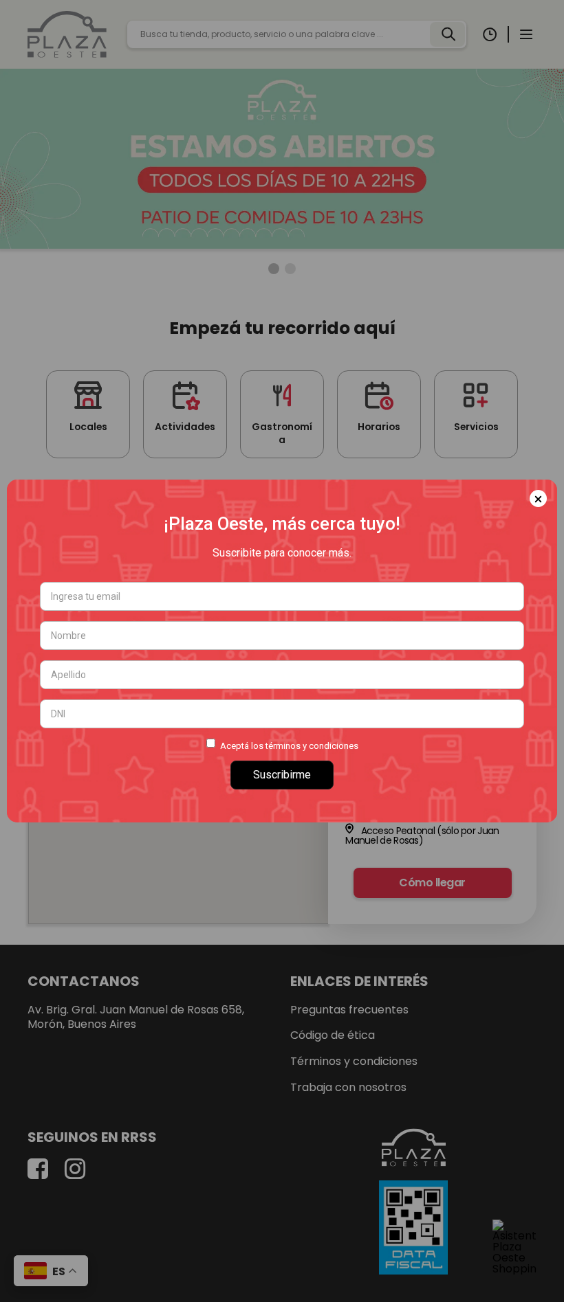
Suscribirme (282, 774)
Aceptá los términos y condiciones (289, 746)
